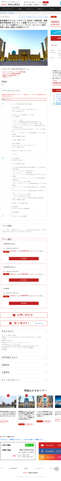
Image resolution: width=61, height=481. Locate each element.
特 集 (19, 9)
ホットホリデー (3, 12)
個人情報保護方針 (13, 468)
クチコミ (52, 9)
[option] (24, 48)
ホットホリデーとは (7, 9)
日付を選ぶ (24, 258)
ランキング (30, 9)
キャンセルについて (39, 468)
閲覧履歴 (45, 4)
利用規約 (26, 468)
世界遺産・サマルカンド (15, 439)
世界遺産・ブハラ (39, 439)
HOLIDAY (10, 4)
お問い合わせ (25, 315)
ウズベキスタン (11, 12)
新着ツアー (41, 9)
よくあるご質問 (28, 4)
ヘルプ (1, 468)
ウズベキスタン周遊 (28, 439)
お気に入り (37, 4)
